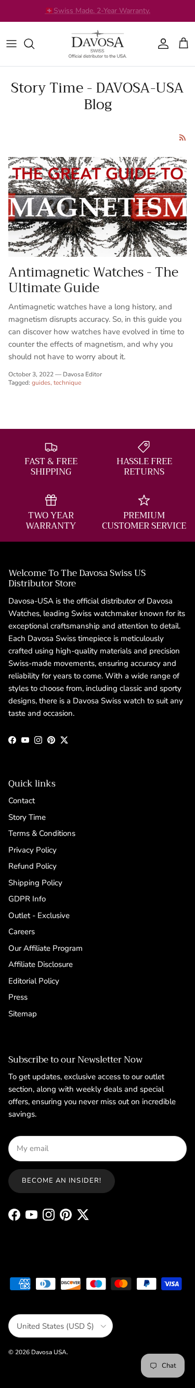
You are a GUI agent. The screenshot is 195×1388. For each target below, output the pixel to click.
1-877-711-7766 (124, 15)
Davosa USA (49, 1352)
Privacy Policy (32, 850)
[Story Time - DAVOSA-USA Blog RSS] (183, 137)
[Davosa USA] (98, 44)
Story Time (27, 817)
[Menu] (11, 43)
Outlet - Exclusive (39, 915)
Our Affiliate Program (45, 948)
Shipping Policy (35, 883)
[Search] (34, 43)
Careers (21, 931)
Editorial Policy (33, 981)
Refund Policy (32, 866)
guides (41, 382)
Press (18, 997)
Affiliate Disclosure (40, 964)
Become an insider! (61, 1180)
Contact (21, 800)
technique (67, 382)
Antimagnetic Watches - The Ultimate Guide (93, 280)
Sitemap (22, 1014)
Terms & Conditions (41, 833)
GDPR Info (27, 899)
